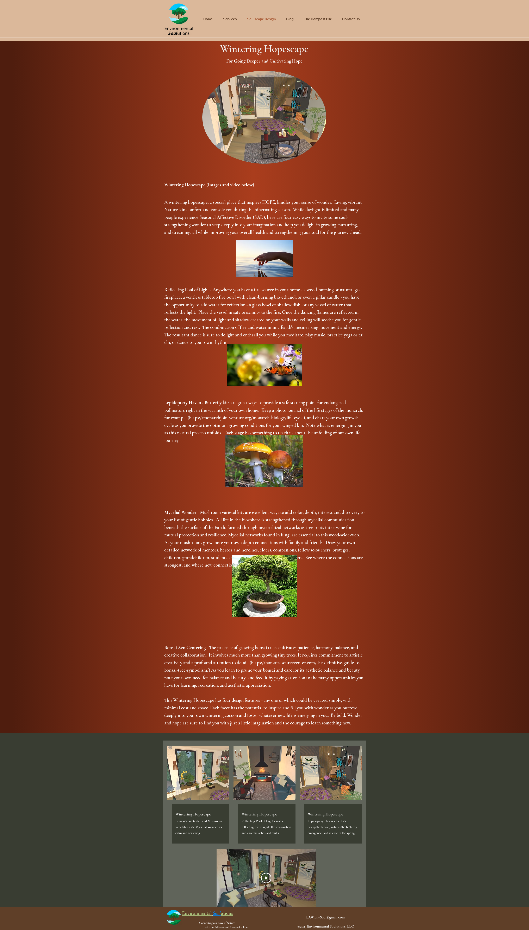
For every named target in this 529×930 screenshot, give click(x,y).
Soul (217, 913)
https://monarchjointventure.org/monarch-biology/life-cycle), (247, 418)
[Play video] (266, 878)
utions (227, 913)
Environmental (197, 913)
